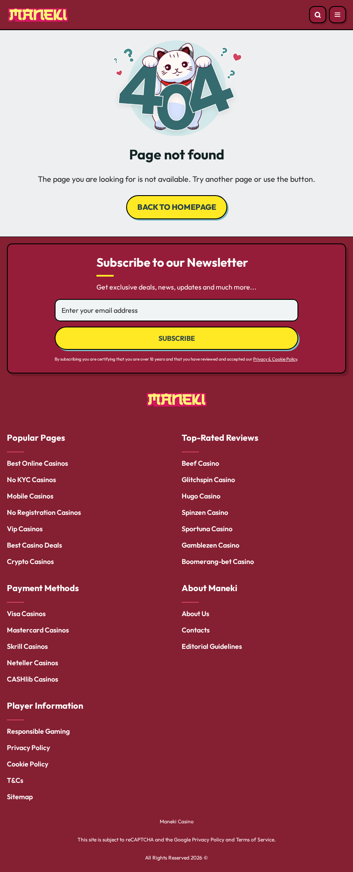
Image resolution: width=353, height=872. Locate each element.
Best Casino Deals (34, 545)
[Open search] (317, 14)
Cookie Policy (27, 764)
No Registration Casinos (44, 512)
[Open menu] (337, 14)
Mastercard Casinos (38, 630)
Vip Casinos (25, 528)
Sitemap (20, 796)
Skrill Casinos (27, 646)
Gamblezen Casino (210, 545)
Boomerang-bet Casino (218, 561)
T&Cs (15, 780)
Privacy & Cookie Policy (275, 359)
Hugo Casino (201, 496)
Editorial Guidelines (212, 646)
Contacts (196, 630)
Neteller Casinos (32, 662)
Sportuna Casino (207, 528)
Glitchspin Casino (208, 479)
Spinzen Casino (205, 512)
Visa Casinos (26, 613)
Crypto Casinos (30, 561)
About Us (195, 613)
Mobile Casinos (30, 496)
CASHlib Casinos (32, 679)
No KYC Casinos (31, 479)
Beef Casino (200, 463)
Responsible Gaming (38, 731)
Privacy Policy (28, 747)
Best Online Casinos (37, 463)
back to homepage (176, 207)
